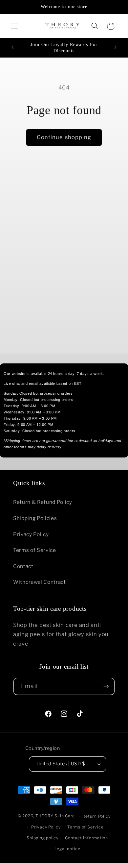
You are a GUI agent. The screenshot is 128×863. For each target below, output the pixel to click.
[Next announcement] (115, 47)
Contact (23, 566)
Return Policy (96, 816)
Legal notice (67, 848)
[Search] (95, 26)
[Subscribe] (106, 686)
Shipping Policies (35, 518)
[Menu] (14, 26)
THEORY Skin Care (55, 816)
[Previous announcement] (13, 47)
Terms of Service (34, 550)
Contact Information (86, 837)
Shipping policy (42, 837)
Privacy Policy (31, 534)
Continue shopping (64, 137)
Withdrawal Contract (39, 582)
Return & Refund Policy (42, 502)
